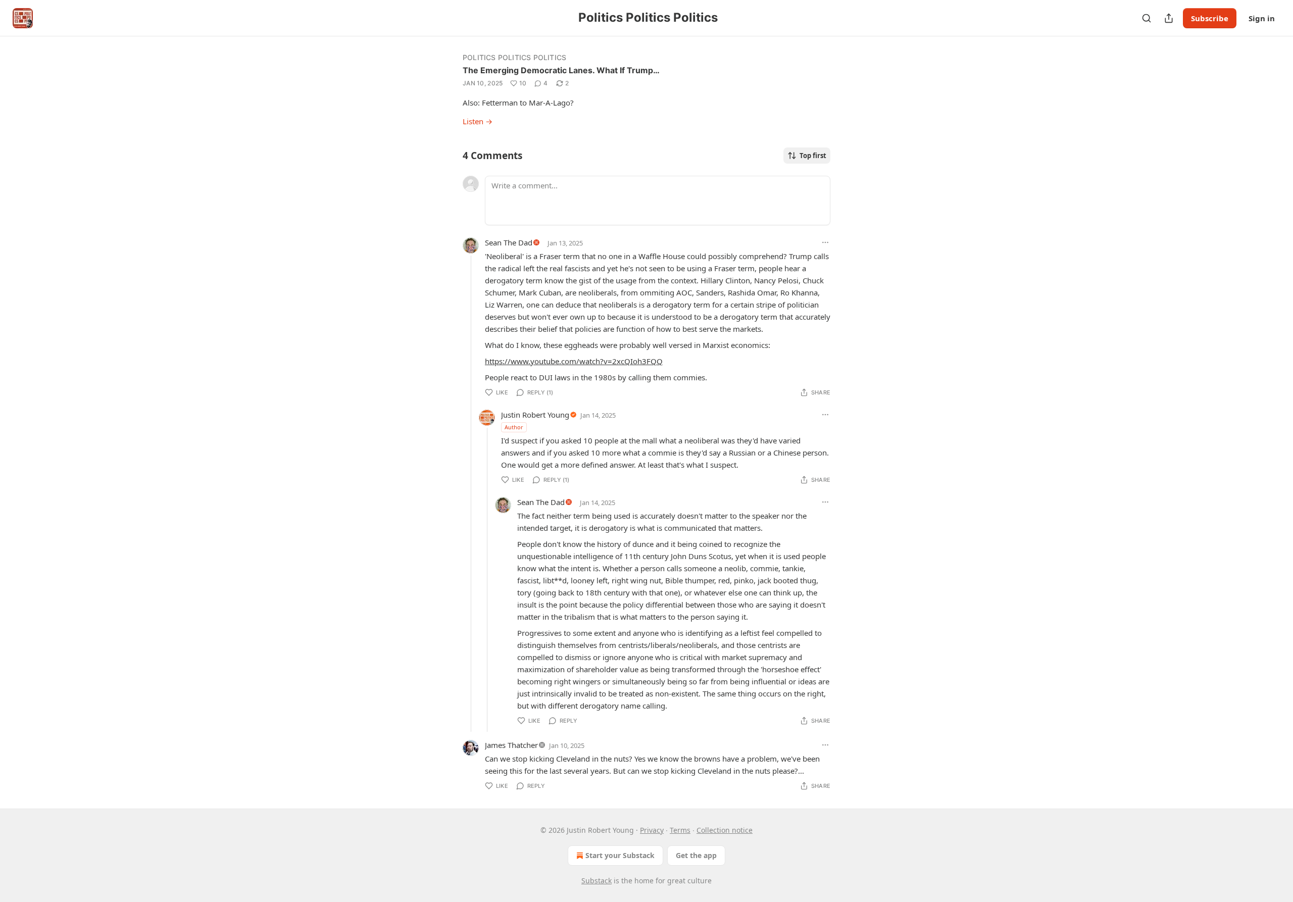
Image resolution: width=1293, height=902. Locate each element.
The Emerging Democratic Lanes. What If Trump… (561, 70)
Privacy (652, 830)
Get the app (696, 855)
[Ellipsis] (825, 242)
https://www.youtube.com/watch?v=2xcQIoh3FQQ (574, 361)
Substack (596, 880)
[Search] (1146, 18)
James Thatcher (511, 745)
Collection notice (725, 830)
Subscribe (1209, 18)
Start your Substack (620, 855)
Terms (680, 830)
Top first (813, 155)
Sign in (1262, 18)
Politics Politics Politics (514, 57)
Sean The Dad (508, 242)
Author (514, 427)
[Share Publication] (1169, 18)
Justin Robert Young (535, 415)
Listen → (477, 121)
